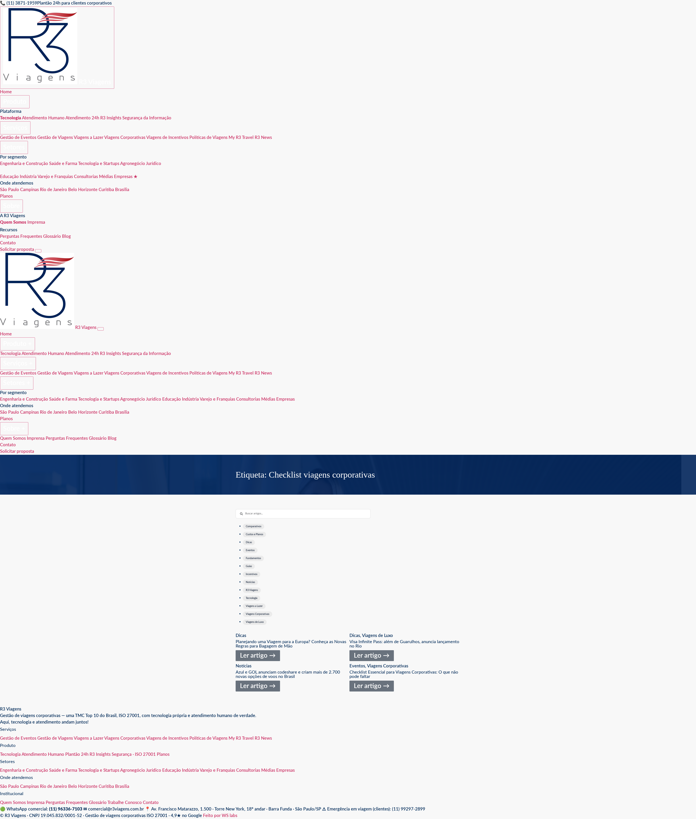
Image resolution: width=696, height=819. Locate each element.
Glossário (52, 236)
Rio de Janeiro (53, 190)
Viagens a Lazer (88, 137)
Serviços (15, 128)
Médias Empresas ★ (118, 177)
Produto (14, 102)
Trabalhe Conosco (124, 803)
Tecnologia (10, 354)
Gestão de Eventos (18, 137)
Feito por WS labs (220, 816)
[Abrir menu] (38, 250)
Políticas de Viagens (208, 137)
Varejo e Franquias (55, 177)
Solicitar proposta (17, 249)
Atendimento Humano (43, 118)
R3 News (263, 137)
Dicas (241, 636)
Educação (9, 177)
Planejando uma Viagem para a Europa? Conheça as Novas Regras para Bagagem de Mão (291, 644)
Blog (66, 236)
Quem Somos (13, 438)
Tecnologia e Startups (98, 164)
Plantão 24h (76, 754)
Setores (14, 147)
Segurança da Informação (146, 118)
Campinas (29, 190)
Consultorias (86, 177)
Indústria (28, 177)
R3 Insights (110, 118)
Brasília (122, 190)
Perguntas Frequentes (21, 236)
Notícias (243, 666)
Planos (6, 196)
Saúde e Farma (63, 164)
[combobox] (303, 513)
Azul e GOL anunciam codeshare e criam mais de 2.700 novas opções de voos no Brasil (288, 674)
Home (6, 92)
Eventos (357, 666)
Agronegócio (132, 164)
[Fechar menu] (101, 329)
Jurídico (153, 164)
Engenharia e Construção (24, 164)
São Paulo (9, 190)
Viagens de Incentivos (167, 137)
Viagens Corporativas (124, 137)
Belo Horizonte (83, 190)
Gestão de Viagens (55, 137)
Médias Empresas (278, 399)
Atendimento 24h (82, 118)
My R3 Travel (241, 137)
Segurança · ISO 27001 (134, 754)
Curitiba (106, 190)
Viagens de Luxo (377, 636)
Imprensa (36, 222)
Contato (8, 243)
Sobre (11, 206)
